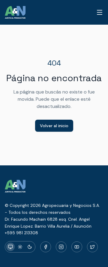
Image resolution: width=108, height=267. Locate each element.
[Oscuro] (30, 247)
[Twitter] (92, 246)
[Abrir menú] (99, 12)
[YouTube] (76, 246)
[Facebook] (45, 246)
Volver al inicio (54, 125)
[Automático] (10, 247)
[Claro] (20, 247)
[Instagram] (61, 246)
